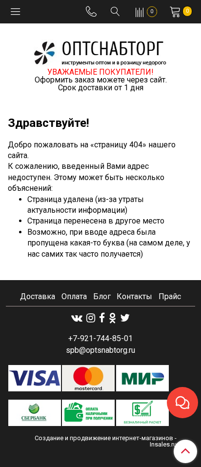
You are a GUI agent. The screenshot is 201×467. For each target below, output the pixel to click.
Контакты (134, 296)
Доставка (37, 296)
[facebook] (102, 317)
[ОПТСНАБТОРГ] (100, 51)
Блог (102, 296)
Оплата (74, 296)
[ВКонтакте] (76, 317)
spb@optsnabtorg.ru (100, 350)
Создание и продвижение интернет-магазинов (104, 438)
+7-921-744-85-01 (100, 338)
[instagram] (90, 317)
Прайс (170, 296)
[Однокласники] (112, 317)
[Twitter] (125, 317)
